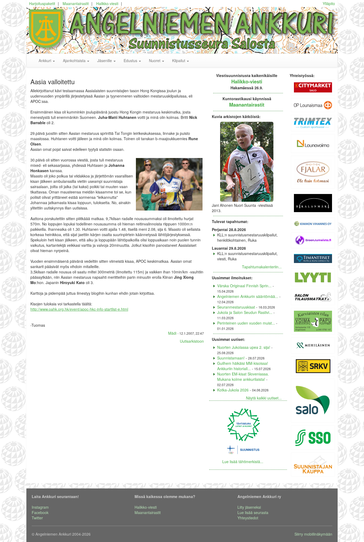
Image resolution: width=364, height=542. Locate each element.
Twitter (37, 517)
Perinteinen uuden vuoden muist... (246, 323)
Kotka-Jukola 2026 (233, 390)
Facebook (40, 512)
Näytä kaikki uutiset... (264, 398)
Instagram (40, 507)
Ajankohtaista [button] (75, 60)
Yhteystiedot (247, 517)
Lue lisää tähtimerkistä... (242, 461)
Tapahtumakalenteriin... (262, 266)
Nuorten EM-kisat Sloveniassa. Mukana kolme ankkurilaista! (243, 376)
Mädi (172, 333)
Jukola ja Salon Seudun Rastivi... (244, 312)
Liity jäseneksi (249, 507)
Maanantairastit (76, 3)
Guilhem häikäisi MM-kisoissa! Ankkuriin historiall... (242, 366)
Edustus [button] (131, 60)
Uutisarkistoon (192, 341)
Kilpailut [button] (179, 60)
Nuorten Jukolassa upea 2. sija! (243, 347)
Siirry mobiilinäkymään (313, 534)
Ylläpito (329, 3)
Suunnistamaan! (231, 358)
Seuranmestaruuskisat (236, 307)
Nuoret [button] (155, 60)
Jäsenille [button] (105, 60)
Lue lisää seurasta (252, 512)
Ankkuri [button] (45, 60)
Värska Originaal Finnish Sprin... (244, 285)
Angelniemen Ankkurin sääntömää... (247, 296)
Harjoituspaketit (42, 3)
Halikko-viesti (107, 3)
